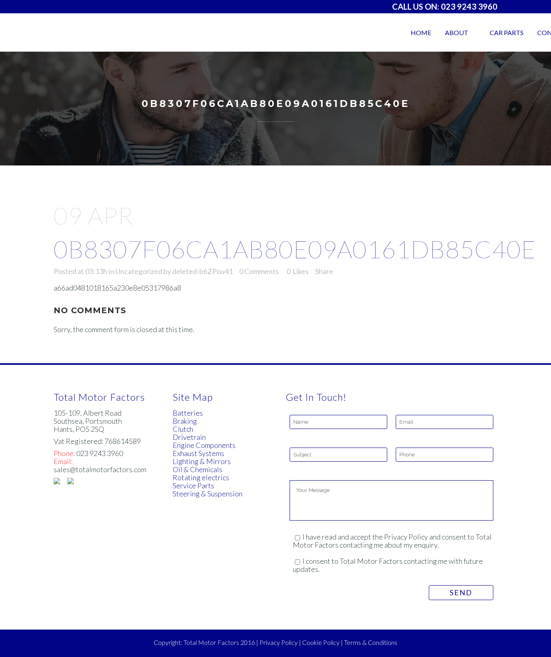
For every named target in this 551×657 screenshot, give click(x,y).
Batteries (188, 412)
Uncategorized (138, 271)
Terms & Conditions (370, 642)
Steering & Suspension (207, 493)
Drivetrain (189, 437)
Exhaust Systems (198, 453)
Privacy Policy (278, 642)
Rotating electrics (201, 477)
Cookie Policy (321, 642)
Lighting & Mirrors (202, 461)
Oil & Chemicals (197, 469)
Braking (185, 420)
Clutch (183, 429)
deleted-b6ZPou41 (202, 271)
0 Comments (259, 271)
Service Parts (193, 485)
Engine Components (204, 445)
